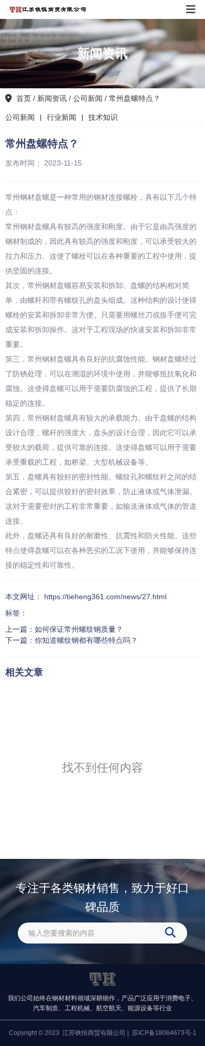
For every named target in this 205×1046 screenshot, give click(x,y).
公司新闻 (87, 98)
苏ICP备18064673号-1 (164, 1033)
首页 (24, 98)
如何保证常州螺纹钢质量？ (79, 629)
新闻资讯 (52, 98)
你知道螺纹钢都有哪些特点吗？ (86, 640)
